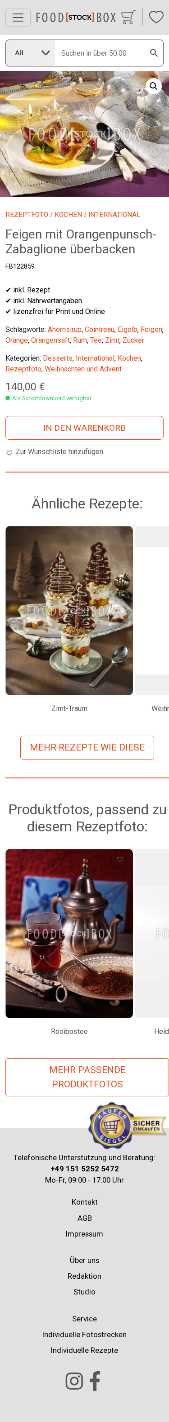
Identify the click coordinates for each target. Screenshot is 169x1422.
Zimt (112, 340)
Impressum (84, 1233)
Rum (80, 340)
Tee (96, 340)
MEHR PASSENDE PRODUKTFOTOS (87, 1076)
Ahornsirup (65, 329)
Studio (84, 1291)
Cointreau (99, 329)
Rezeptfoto (26, 215)
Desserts (58, 358)
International (95, 358)
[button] (154, 86)
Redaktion (84, 1276)
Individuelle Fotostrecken (84, 1334)
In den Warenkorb (84, 428)
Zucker (133, 340)
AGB (85, 1218)
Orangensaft (50, 340)
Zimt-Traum (69, 708)
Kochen (68, 215)
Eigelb (127, 329)
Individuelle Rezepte (84, 1350)
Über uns (84, 1260)
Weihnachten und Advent (83, 369)
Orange (16, 340)
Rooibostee (69, 1031)
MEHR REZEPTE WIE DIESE (87, 747)
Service (84, 1318)
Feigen (151, 329)
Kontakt (85, 1201)
